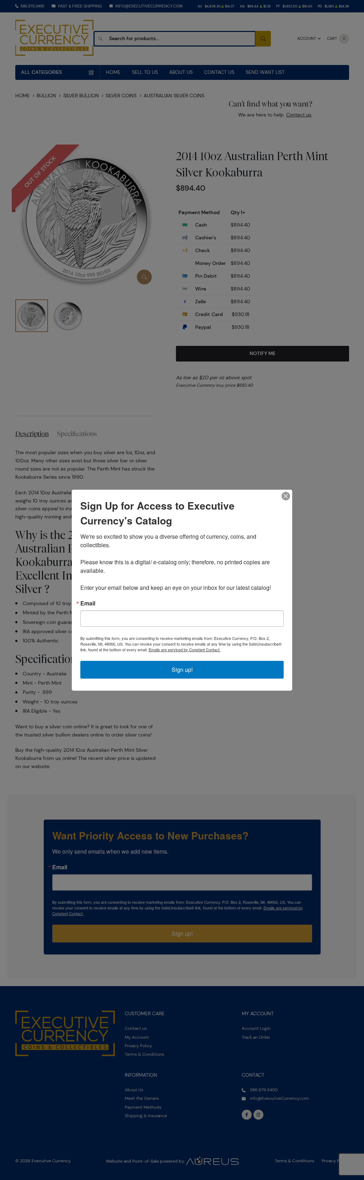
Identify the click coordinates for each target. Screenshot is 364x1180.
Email (87, 603)
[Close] (286, 496)
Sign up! (182, 669)
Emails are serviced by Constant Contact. (184, 649)
